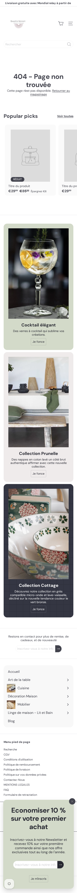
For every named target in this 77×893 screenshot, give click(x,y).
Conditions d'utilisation (18, 759)
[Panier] (61, 23)
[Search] (69, 44)
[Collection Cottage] (38, 534)
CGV (7, 754)
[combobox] (38, 44)
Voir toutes (65, 116)
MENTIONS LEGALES (17, 785)
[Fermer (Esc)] (72, 801)
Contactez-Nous (14, 780)
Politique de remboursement (22, 764)
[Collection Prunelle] (38, 402)
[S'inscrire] (60, 864)
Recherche (10, 749)
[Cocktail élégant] (38, 273)
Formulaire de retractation (20, 795)
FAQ (6, 790)
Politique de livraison (17, 769)
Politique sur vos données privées (25, 774)
